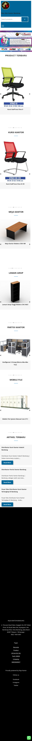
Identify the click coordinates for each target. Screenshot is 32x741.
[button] (29, 94)
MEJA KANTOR (16, 211)
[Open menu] (3, 26)
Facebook (16, 679)
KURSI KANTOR (16, 132)
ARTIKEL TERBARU (16, 437)
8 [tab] (20, 128)
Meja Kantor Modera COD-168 (15, 243)
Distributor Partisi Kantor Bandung (14, 469)
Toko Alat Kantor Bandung (10, 13)
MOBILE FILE (16, 379)
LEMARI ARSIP (16, 272)
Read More (7, 463)
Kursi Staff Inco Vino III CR (15, 104)
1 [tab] (9, 128)
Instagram (16, 682)
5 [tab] (15, 128)
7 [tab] (18, 128)
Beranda (16, 647)
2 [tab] (10, 128)
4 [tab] (13, 128)
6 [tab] (17, 128)
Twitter (16, 685)
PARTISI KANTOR (16, 327)
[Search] (24, 19)
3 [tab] (12, 128)
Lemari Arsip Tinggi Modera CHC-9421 (15, 304)
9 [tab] (21, 128)
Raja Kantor (23, 670)
